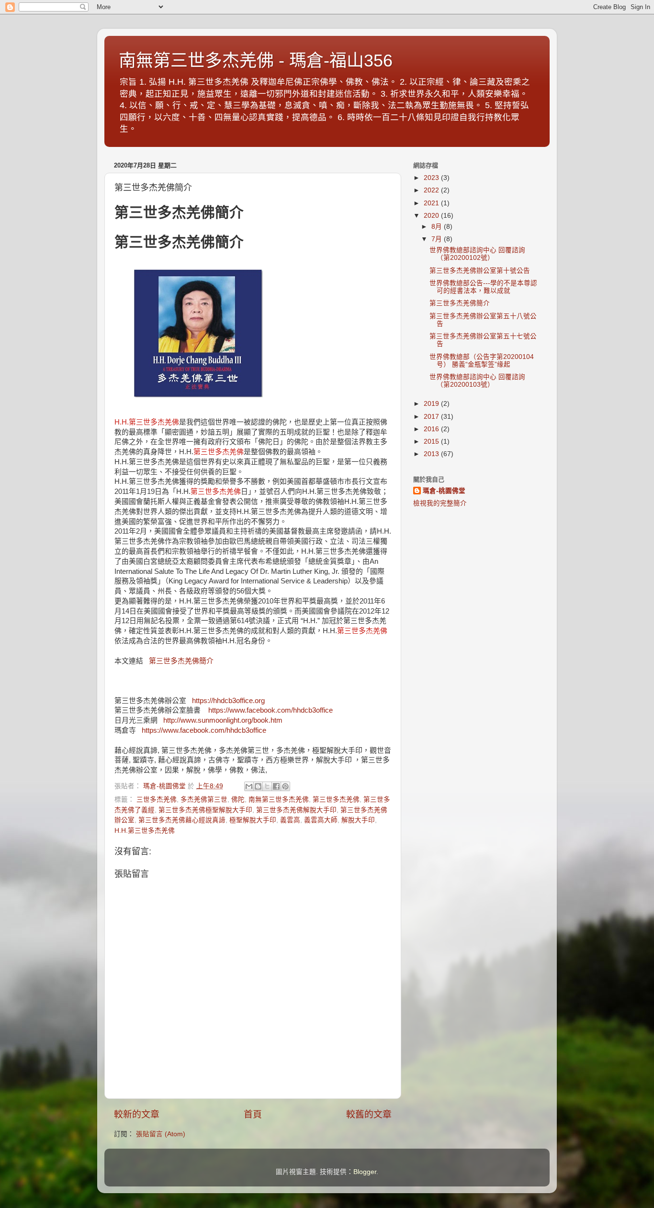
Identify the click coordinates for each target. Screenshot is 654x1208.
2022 (432, 190)
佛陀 (238, 799)
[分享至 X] (267, 786)
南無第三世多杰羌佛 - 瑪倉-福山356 (256, 60)
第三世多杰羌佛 (336, 799)
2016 (432, 429)
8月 (437, 226)
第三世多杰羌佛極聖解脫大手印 (205, 810)
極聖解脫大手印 (252, 820)
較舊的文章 (369, 1114)
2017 (432, 416)
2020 (432, 215)
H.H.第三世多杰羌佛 (144, 830)
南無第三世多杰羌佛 (278, 799)
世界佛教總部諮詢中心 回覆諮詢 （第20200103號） (477, 380)
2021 (432, 203)
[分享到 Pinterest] (285, 786)
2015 (432, 441)
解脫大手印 (358, 820)
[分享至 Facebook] (276, 786)
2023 (432, 177)
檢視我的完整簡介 (440, 503)
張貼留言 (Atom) (160, 1134)
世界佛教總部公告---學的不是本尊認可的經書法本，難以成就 (483, 287)
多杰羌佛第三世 (203, 799)
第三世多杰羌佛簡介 (181, 661)
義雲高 (290, 820)
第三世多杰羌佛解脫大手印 (296, 810)
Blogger (364, 1171)
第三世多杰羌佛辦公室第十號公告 (479, 270)
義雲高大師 (321, 820)
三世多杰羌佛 (156, 799)
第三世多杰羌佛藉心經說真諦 (182, 820)
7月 (437, 239)
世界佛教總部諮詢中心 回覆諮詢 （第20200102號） (477, 253)
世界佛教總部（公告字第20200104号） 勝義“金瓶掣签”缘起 (481, 360)
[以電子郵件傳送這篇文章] (249, 786)
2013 (432, 454)
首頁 (253, 1114)
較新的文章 (136, 1114)
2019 (432, 403)
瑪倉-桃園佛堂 (444, 490)
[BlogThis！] (258, 786)
